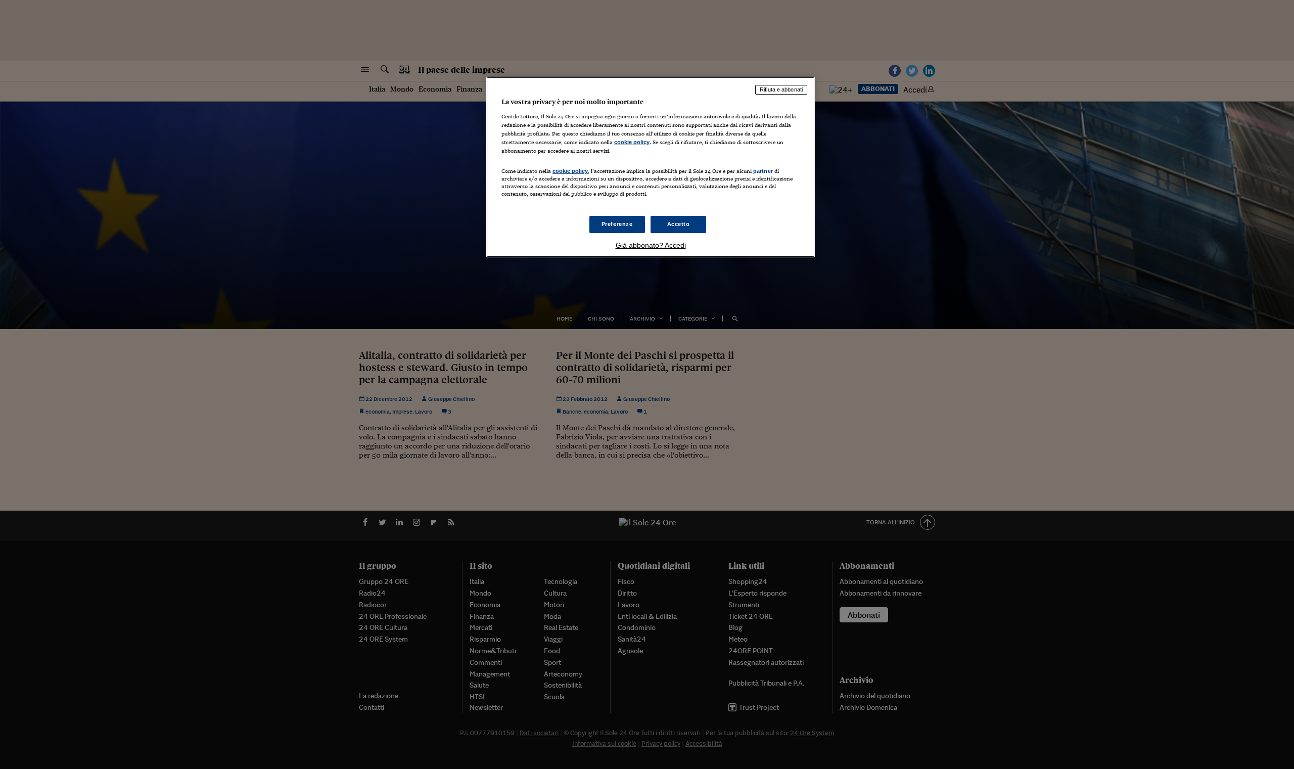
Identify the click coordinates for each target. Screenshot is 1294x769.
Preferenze (617, 224)
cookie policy (632, 142)
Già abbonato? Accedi (651, 245)
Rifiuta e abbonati (781, 89)
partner (763, 171)
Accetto (678, 224)
